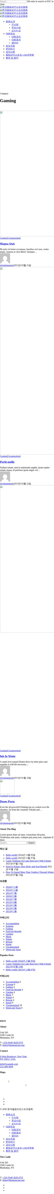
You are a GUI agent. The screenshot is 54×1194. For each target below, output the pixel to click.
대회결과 (16, 1133)
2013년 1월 (11, 911)
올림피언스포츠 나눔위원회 (20, 1148)
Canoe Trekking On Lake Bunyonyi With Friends (28, 861)
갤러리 (15, 1136)
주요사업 (16, 1120)
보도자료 (10, 1139)
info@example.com (9, 1064)
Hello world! (11, 855)
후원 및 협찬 (12, 1151)
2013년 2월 (11, 908)
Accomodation (12, 923)
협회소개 (10, 1114)
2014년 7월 (11, 899)
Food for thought (13, 931)
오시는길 (16, 1123)
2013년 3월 (11, 905)
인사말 (15, 1117)
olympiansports (7, 265)
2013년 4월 (11, 902)
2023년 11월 (12, 890)
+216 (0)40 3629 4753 (12, 1042)
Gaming (3, 238)
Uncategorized (14, 238)
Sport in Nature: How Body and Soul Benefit (26, 866)
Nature (9, 939)
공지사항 (10, 1145)
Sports (9, 944)
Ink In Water (7, 756)
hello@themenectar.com (13, 1045)
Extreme (9, 926)
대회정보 (10, 1126)
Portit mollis (7, 461)
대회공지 (16, 1129)
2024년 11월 (12, 887)
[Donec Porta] (7, 793)
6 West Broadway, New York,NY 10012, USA (13, 1057)
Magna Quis (7, 243)
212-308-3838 (6, 1066)
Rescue (9, 942)
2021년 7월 (11, 893)
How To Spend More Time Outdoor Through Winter (30, 872)
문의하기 (10, 1142)
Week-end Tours (13, 949)
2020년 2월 (11, 896)
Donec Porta (7, 801)
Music (8, 936)
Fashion (9, 929)
